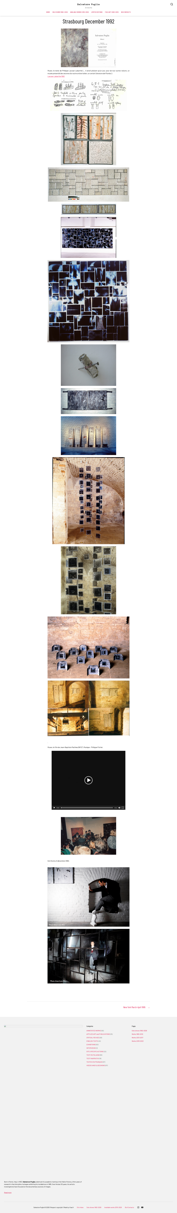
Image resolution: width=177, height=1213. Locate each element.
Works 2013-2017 (137, 1038)
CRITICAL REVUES (92, 1038)
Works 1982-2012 (137, 1034)
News (48, 12)
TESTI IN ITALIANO (92, 1055)
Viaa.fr (71, 1207)
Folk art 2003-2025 (112, 12)
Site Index (80, 1207)
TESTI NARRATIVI (92, 1058)
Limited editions (97, 12)
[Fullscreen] (123, 808)
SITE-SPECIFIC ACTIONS (94, 1051)
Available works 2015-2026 (79, 12)
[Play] (54, 808)
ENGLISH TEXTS (92, 1041)
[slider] (87, 807)
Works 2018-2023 (138, 1041)
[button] (88, 780)
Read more (7, 1192)
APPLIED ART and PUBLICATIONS (98, 1034)
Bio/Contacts (126, 12)
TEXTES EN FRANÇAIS (94, 1062)
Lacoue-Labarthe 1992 (56, 76)
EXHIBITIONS (91, 1044)
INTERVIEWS (91, 1048)
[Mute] (119, 808)
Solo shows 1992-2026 (60, 12)
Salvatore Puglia (88, 4)
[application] (88, 780)
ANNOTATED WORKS (93, 1031)
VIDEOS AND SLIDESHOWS (95, 1065)
